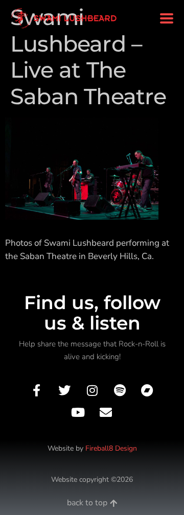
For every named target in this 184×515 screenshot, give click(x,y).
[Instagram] (92, 390)
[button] (166, 18)
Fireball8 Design (111, 448)
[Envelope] (106, 413)
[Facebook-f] (37, 390)
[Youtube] (78, 413)
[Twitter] (64, 390)
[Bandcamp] (147, 390)
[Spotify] (120, 390)
